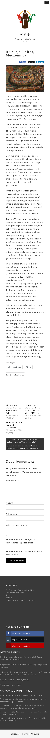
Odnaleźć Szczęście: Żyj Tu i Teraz (26, 695)
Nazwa (9, 502)
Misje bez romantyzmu (11, 685)
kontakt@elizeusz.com (24, 600)
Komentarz (12, 480)
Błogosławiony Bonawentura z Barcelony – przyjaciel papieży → (23, 447)
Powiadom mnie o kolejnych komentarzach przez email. (20, 541)
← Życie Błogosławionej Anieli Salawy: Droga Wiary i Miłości (22, 440)
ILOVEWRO (5, 705)
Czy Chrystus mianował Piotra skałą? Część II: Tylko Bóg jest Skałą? (22, 658)
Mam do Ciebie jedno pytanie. (14, 680)
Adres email (12, 514)
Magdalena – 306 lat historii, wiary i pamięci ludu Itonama (23, 665)
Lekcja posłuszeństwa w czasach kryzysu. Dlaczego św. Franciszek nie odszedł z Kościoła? (25, 673)
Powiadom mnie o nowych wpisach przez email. (24, 553)
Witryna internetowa (17, 525)
